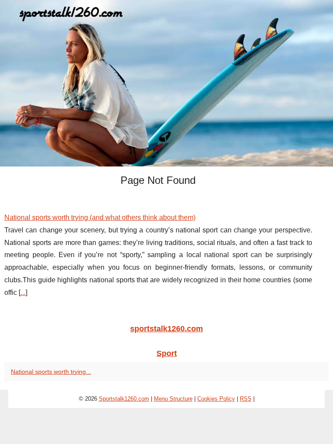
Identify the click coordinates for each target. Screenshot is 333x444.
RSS (245, 398)
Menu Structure (173, 398)
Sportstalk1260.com (124, 398)
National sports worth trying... (51, 371)
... (23, 292)
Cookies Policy (216, 398)
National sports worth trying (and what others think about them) (100, 217)
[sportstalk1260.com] (166, 83)
